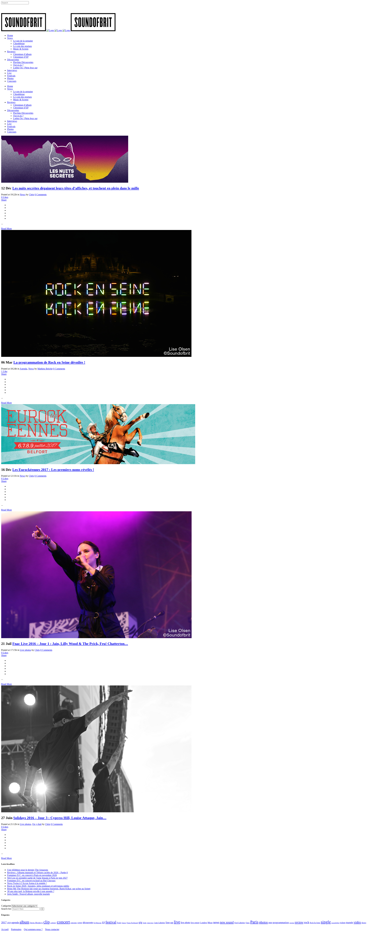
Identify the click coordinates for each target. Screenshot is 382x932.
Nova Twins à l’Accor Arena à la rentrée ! (27, 883)
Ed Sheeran (97, 923)
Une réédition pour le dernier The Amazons (27, 870)
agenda (15, 922)
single (326, 922)
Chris (31, 194)
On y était (36, 824)
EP (103, 922)
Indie (145, 923)
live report (195, 922)
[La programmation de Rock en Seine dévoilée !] (96, 356)
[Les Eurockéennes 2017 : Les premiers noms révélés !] (98, 463)
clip (46, 922)
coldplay (53, 923)
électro (364, 923)
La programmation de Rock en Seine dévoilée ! (49, 362)
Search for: (6, 909)
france (124, 923)
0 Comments (41, 194)
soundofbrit (335, 923)
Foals (119, 923)
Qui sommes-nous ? (33, 929)
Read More (6, 228)
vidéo (357, 922)
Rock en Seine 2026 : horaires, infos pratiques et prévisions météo (38, 886)
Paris (254, 922)
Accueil (5, 929)
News (22, 194)
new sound (227, 922)
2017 (4, 922)
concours (73, 923)
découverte (88, 922)
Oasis (248, 923)
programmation (281, 922)
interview (150, 923)
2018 (9, 923)
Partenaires (16, 929)
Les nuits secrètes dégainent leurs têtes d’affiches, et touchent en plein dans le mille (75, 188)
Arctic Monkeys (36, 923)
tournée (349, 922)
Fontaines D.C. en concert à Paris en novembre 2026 (32, 875)
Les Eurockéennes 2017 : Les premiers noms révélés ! (53, 470)
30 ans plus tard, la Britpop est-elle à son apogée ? (30, 891)
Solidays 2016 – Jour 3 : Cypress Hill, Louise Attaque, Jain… (59, 818)
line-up (169, 922)
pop (270, 922)
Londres (203, 923)
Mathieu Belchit (45, 368)
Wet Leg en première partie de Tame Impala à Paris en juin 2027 (37, 878)
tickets (342, 923)
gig (140, 922)
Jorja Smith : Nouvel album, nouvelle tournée (28, 894)
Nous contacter (52, 929)
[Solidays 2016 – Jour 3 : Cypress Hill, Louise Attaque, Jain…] (96, 811)
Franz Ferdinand (132, 923)
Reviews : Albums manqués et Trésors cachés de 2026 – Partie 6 (37, 872)
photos (263, 922)
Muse (210, 922)
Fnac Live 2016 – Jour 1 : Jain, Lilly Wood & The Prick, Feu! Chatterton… (70, 644)
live (177, 922)
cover (79, 922)
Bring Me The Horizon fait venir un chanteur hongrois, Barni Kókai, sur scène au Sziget (48, 888)
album (24, 922)
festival (110, 922)
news (216, 922)
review (299, 922)
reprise (291, 923)
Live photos (25, 650)
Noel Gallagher (239, 923)
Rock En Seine (315, 923)
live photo (185, 922)
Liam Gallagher (159, 923)
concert (63, 921)
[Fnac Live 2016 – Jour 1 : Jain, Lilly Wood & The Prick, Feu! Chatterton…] (96, 637)
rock (306, 922)
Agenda (23, 368)
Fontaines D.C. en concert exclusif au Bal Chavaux (31, 880)
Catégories (6, 906)
